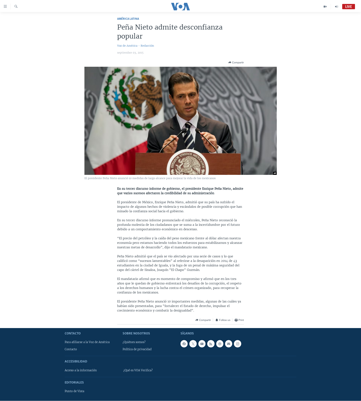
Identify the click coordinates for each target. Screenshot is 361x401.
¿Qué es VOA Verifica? (138, 370)
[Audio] (336, 6)
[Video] (325, 6)
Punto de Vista (74, 391)
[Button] (236, 62)
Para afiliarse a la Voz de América (87, 342)
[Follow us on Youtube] (202, 343)
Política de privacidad (137, 349)
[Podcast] (219, 343)
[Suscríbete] (228, 343)
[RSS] (210, 343)
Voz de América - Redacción (135, 45)
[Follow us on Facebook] (184, 343)
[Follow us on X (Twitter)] (192, 343)
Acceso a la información (81, 370)
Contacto (71, 349)
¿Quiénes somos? (134, 342)
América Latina (128, 18)
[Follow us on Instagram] (237, 343)
